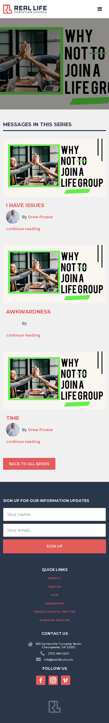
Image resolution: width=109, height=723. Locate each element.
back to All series (29, 464)
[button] (100, 9)
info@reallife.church (58, 659)
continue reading (23, 229)
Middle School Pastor (54, 611)
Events (54, 578)
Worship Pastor (54, 620)
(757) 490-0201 (58, 653)
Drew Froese (40, 217)
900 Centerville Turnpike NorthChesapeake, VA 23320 (58, 645)
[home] (27, 9)
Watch (54, 586)
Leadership (54, 603)
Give (54, 595)
